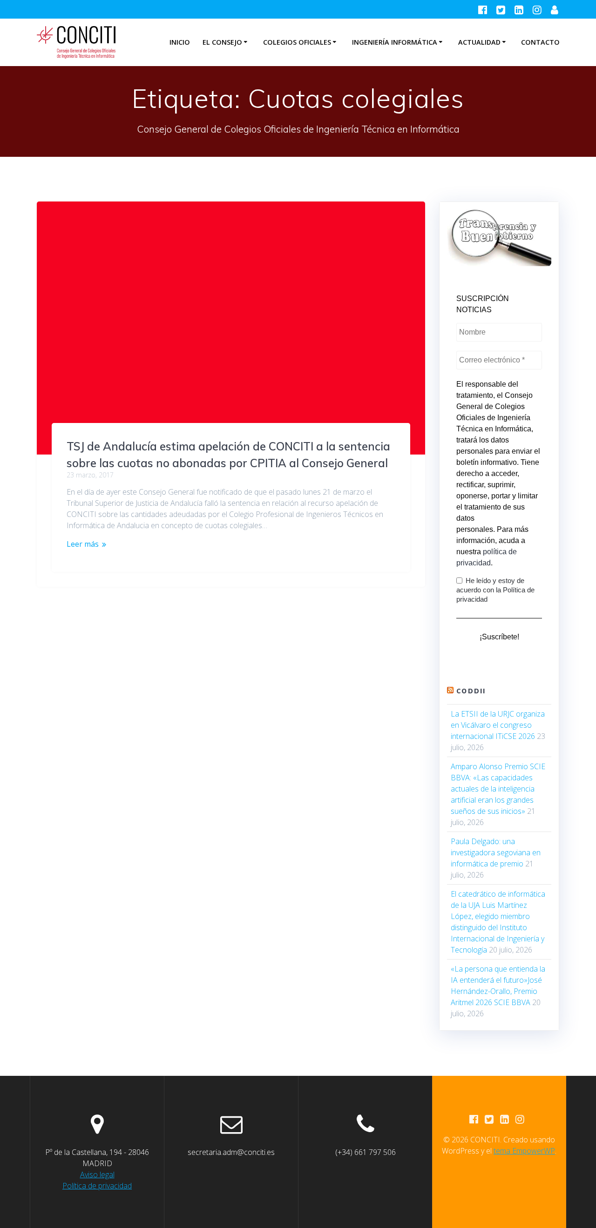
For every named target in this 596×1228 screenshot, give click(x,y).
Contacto (540, 42)
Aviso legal (97, 1174)
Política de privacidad (97, 1186)
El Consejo (222, 42)
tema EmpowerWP (524, 1151)
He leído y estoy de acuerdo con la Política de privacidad (495, 590)
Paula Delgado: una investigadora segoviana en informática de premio (496, 852)
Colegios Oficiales (297, 42)
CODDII (471, 691)
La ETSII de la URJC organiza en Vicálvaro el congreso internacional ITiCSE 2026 (498, 725)
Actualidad (479, 42)
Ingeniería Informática (394, 42)
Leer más (83, 544)
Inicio (179, 42)
